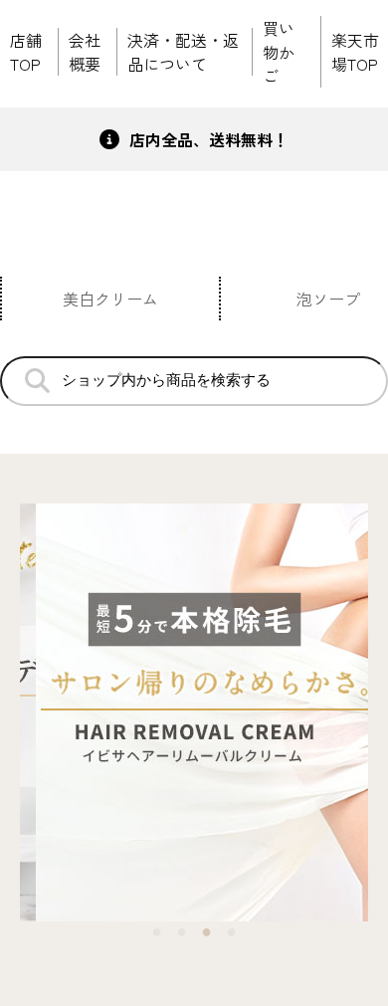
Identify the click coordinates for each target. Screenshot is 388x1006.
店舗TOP (26, 52)
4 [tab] (231, 930)
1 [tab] (156, 930)
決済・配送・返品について (183, 52)
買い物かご (278, 52)
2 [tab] (181, 930)
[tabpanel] (194, 714)
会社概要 (84, 52)
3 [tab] (206, 930)
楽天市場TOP (355, 52)
